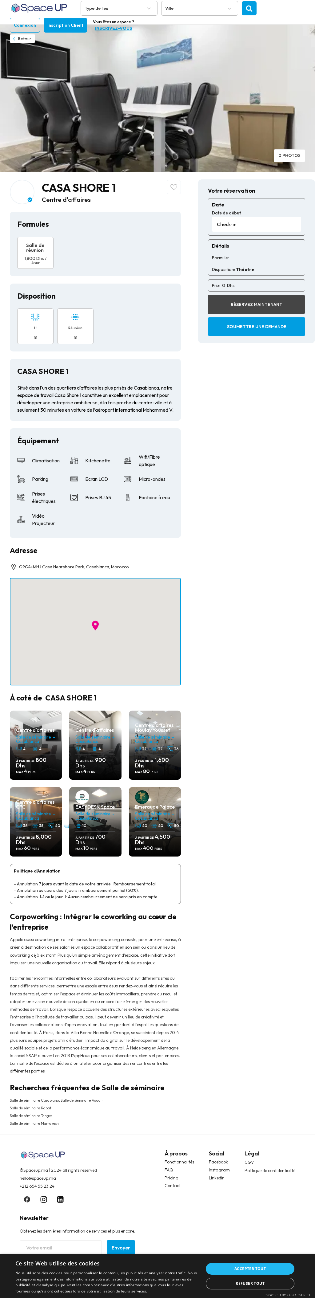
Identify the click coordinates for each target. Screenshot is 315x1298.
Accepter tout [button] (250, 1268)
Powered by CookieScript (287, 1294)
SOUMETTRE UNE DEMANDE (256, 326)
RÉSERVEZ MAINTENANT (256, 304)
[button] (95, 625)
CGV (249, 1162)
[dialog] (157, 1276)
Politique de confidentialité (270, 1170)
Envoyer (121, 1248)
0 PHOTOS (289, 155)
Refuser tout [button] (250, 1283)
